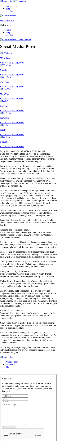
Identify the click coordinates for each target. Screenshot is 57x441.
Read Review (18, 63)
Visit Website (5, 63)
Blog (8, 8)
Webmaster (10, 364)
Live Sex (9, 11)
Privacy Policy (12, 362)
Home (8, 6)
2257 (8, 367)
